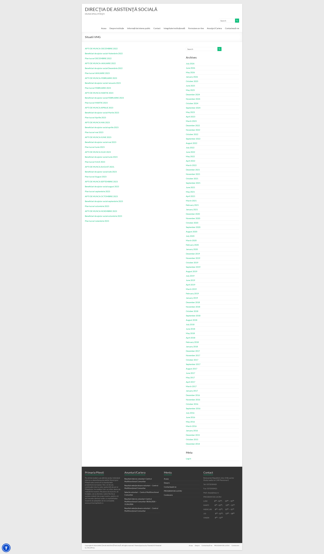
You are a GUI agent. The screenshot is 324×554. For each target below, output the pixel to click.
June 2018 (190, 329)
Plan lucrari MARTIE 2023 (96, 102)
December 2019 (193, 253)
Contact (156, 28)
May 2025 (190, 90)
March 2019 (191, 289)
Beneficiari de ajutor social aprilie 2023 (101, 127)
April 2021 (190, 196)
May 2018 (190, 333)
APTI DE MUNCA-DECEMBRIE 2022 (101, 48)
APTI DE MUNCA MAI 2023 (97, 122)
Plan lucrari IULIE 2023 (95, 162)
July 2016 (190, 413)
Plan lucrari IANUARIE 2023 (97, 73)
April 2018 (190, 337)
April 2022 (190, 161)
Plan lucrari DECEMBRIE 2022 (98, 58)
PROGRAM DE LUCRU (173, 491)
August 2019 (191, 271)
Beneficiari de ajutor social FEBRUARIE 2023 (104, 98)
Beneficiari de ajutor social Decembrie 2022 (104, 68)
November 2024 (193, 99)
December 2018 (193, 302)
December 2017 (193, 351)
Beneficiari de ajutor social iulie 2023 (101, 171)
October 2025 (192, 81)
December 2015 (193, 435)
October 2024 (192, 103)
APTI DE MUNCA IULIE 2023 (98, 152)
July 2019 (190, 276)
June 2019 (190, 280)
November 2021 (193, 174)
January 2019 (192, 298)
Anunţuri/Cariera (214, 28)
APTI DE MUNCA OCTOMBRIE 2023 (101, 196)
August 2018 (191, 320)
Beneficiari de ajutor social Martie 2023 (102, 112)
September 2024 (193, 108)
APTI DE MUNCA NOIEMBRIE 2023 (101, 211)
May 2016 (190, 421)
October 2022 (192, 134)
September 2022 (193, 138)
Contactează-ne (232, 28)
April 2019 (190, 284)
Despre (167, 483)
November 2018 (193, 306)
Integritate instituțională (174, 28)
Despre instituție (116, 28)
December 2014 (193, 444)
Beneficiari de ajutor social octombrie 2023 (103, 216)
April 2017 (190, 382)
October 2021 (192, 178)
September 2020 (193, 227)
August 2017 (191, 368)
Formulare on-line (196, 28)
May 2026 (190, 72)
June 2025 (190, 85)
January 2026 (192, 77)
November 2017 (193, 355)
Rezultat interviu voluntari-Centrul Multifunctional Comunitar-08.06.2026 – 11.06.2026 (140, 501)
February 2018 (192, 342)
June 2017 (190, 373)
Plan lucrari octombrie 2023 (97, 206)
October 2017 (192, 360)
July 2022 (190, 147)
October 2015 (192, 439)
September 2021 (193, 183)
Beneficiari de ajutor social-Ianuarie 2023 (103, 83)
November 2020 (193, 218)
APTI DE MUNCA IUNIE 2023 (98, 137)
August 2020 (191, 231)
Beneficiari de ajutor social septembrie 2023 (104, 201)
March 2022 (191, 165)
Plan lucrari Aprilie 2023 (95, 117)
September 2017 (193, 364)
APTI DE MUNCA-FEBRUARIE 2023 (101, 78)
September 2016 (193, 408)
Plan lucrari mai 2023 (94, 132)
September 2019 (193, 267)
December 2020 (193, 214)
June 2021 (190, 187)
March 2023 (191, 121)
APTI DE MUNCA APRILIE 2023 (99, 107)
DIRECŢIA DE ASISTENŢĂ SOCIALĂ (121, 9)
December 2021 (193, 169)
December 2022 (193, 125)
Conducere (168, 495)
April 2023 (190, 116)
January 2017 (192, 391)
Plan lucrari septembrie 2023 (97, 191)
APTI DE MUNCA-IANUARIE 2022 (100, 63)
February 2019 (192, 293)
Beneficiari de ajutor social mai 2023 (100, 142)
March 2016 (191, 426)
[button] (6, 547)
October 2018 (192, 311)
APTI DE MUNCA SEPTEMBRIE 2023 (101, 181)
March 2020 (191, 240)
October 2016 (192, 404)
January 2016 (192, 430)
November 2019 (193, 258)
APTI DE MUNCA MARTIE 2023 (99, 93)
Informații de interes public (138, 28)
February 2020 (192, 245)
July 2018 (190, 324)
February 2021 (192, 205)
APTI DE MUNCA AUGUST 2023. (99, 167)
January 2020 (192, 249)
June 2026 (190, 68)
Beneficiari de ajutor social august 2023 (102, 186)
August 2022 (191, 143)
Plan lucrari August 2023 (95, 176)
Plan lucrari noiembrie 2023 (97, 221)
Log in (188, 458)
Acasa (103, 28)
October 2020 (192, 222)
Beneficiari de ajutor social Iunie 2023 (101, 157)
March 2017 (191, 386)
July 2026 (190, 63)
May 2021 (190, 192)
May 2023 (190, 112)
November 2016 (193, 399)
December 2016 (193, 395)
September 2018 (193, 315)
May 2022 (190, 156)
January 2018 (192, 346)
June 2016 (190, 417)
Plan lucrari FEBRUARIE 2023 (98, 88)
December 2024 (193, 94)
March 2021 (191, 200)
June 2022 (190, 152)
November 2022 (193, 130)
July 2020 (190, 236)
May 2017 (190, 377)
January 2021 (192, 209)
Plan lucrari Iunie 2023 (95, 147)
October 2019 (192, 262)
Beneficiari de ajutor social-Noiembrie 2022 (104, 53)
